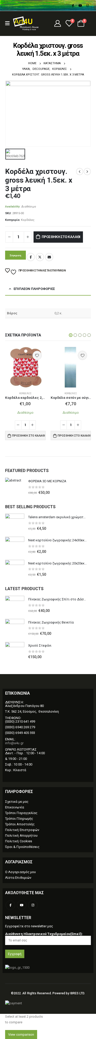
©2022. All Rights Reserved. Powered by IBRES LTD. (48, 993)
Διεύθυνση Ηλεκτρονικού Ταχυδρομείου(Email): (44, 934)
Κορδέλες (28, 220)
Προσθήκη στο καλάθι (61, 236)
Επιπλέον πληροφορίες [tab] (34, 289)
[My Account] (57, 23)
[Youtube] (80, 5)
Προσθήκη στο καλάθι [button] (28, 435)
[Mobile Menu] (9, 23)
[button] (70, 335)
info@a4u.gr (14, 743)
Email (49, 257)
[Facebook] (72, 5)
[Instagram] (87, 5)
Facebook (31, 257)
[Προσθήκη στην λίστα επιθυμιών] (37, 355)
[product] (25, 367)
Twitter (40, 257)
